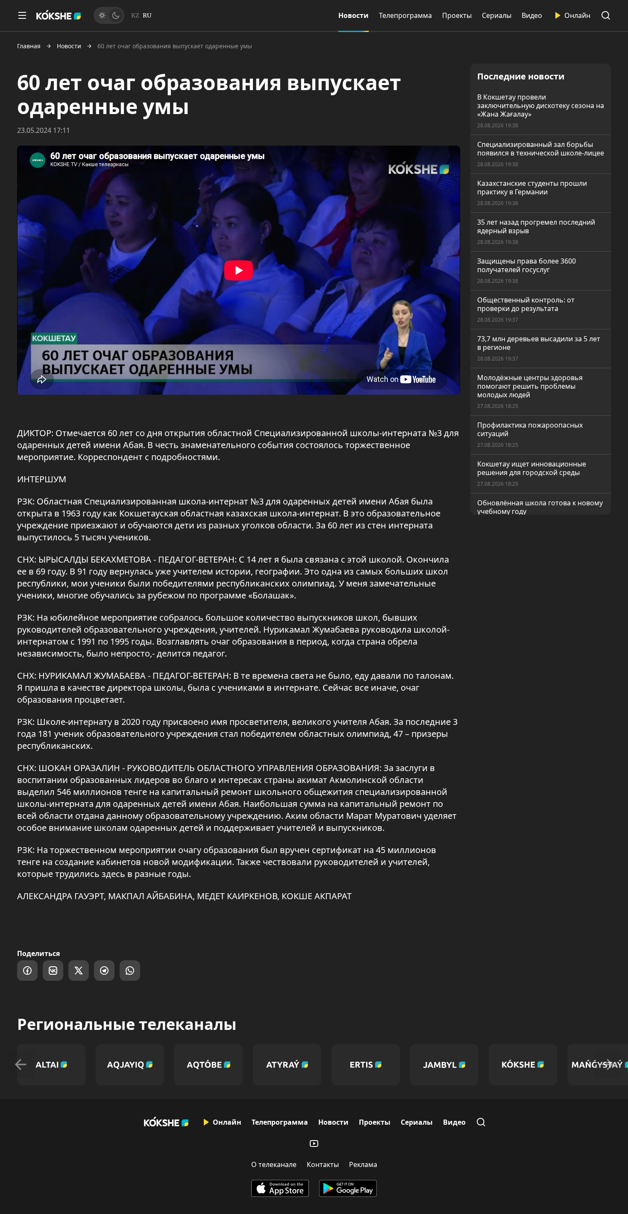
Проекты (457, 15)
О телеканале (273, 1164)
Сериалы (496, 15)
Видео (532, 15)
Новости (353, 15)
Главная (29, 46)
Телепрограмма (405, 15)
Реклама (363, 1164)
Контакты (323, 1164)
